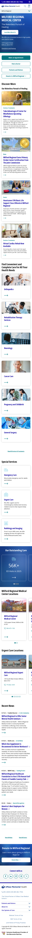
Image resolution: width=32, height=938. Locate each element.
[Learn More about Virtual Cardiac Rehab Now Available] (16, 255)
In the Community (24, 713)
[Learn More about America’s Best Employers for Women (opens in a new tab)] (4, 825)
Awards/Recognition (18, 803)
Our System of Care (8, 910)
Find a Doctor (16, 64)
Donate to (18, 76)
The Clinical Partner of (15, 897)
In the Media (19, 741)
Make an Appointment (16, 58)
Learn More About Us (10, 32)
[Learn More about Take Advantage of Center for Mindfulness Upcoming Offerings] (16, 132)
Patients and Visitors (16, 70)
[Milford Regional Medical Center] (14, 637)
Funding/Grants (21, 771)
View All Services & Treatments (16, 451)
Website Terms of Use (16, 915)
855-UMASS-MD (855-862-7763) (13, 2)
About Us (5, 907)
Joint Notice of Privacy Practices (16, 923)
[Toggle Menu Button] (29, 11)
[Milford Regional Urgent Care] (14, 691)
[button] (29, 903)
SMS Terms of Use (16, 919)
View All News (8, 837)
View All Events (23, 837)
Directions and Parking (9, 48)
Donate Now (19, 860)
